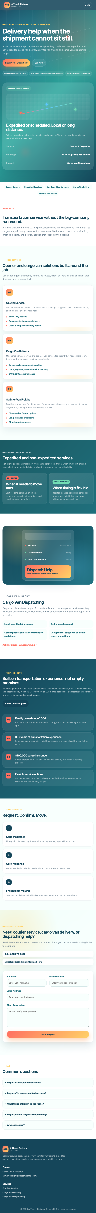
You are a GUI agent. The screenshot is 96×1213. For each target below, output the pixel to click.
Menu (87, 5)
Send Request (48, 1034)
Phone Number (56, 976)
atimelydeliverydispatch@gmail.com (23, 962)
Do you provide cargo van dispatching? (27, 1114)
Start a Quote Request (15, 703)
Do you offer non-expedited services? (26, 1093)
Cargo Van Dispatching (13, 1196)
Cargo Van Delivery (11, 1192)
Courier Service (10, 1188)
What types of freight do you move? (25, 1104)
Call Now (39, 63)
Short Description (15, 1005)
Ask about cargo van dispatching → (19, 645)
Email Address (14, 991)
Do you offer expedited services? (24, 1082)
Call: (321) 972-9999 (15, 954)
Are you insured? (16, 1125)
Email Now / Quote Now (16, 63)
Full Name (11, 976)
